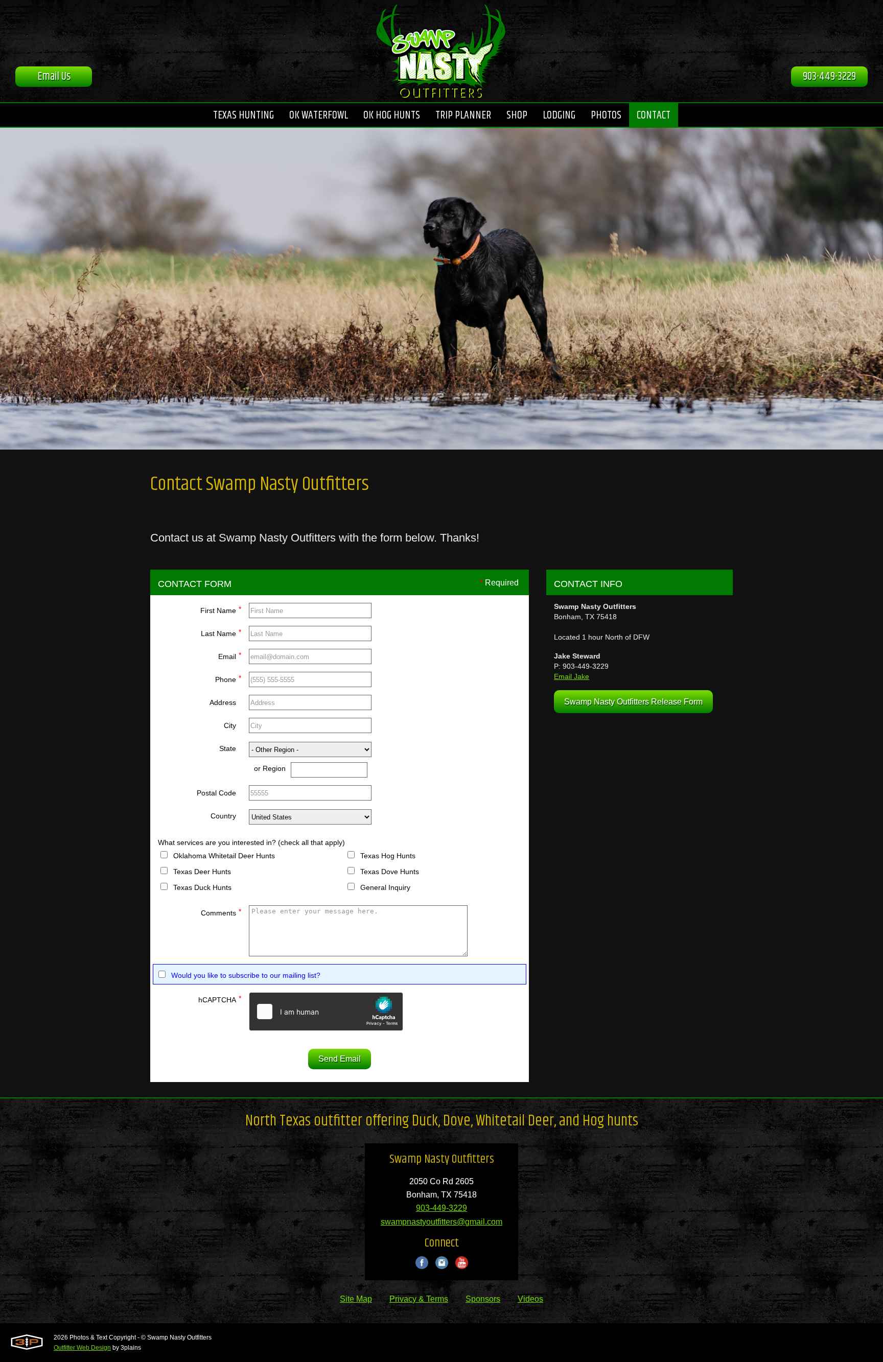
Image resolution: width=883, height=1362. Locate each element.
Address (223, 702)
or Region (270, 768)
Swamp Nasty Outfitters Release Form (633, 701)
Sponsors (483, 1299)
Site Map (356, 1299)
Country (223, 816)
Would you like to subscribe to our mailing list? (245, 975)
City (230, 725)
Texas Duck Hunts (202, 887)
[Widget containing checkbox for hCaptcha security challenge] (326, 1011)
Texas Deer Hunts (202, 871)
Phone (228, 679)
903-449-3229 (829, 76)
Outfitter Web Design (82, 1347)
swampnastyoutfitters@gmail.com (441, 1221)
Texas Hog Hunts (387, 856)
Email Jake (571, 676)
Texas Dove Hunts (389, 871)
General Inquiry (385, 887)
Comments (221, 912)
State (227, 748)
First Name (220, 610)
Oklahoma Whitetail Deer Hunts (224, 856)
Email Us (54, 76)
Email (229, 656)
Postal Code (216, 793)
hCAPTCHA (219, 999)
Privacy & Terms (418, 1299)
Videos (530, 1299)
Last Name (221, 633)
